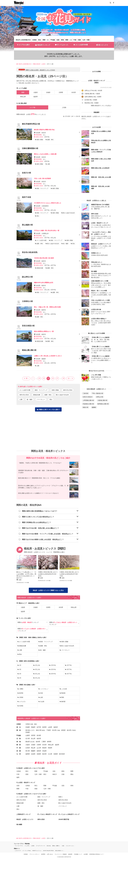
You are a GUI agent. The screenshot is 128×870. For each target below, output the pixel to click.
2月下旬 (69, 665)
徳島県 (39, 751)
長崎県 (39, 754)
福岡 (17, 777)
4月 (20, 674)
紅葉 (63, 845)
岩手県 (39, 727)
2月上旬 (37, 665)
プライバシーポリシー (35, 854)
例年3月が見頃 (67, 390)
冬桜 (41, 693)
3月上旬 (37, 669)
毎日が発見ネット (59, 850)
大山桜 (42, 701)
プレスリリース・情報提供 (61, 854)
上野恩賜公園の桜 (88, 400)
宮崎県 (56, 754)
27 (57, 378)
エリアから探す (24, 45)
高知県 (44, 751)
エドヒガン (22, 701)
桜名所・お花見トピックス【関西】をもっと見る (48, 590)
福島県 (56, 727)
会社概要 (86, 854)
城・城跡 (29, 399)
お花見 (32, 845)
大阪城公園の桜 (102, 400)
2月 (20, 665)
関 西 (18, 745)
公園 (21, 399)
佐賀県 (33, 754)
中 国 (18, 748)
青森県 (33, 727)
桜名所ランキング (43, 45)
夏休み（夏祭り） (56, 845)
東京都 (28, 730)
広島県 (28, 748)
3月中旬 (53, 669)
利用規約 (26, 854)
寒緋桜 (63, 693)
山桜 (41, 697)
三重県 (44, 741)
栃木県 (69, 730)
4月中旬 (53, 674)
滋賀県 (35, 96)
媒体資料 (70, 854)
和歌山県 (23, 96)
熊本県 (44, 754)
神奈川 (54, 774)
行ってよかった (62, 45)
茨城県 (28, 732)
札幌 (31, 724)
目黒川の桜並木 (87, 397)
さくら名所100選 (82, 45)
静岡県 (49, 741)
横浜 (43, 730)
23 (39, 378)
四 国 (18, 751)
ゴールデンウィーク (40, 845)
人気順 (64, 107)
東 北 (18, 727)
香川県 (28, 751)
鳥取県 (44, 748)
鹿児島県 (62, 754)
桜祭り (60, 797)
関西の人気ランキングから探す (49, 409)
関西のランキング (28, 622)
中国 (74, 40)
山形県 (50, 727)
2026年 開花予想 (63, 819)
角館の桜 (85, 407)
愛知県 (28, 741)
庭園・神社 (48, 395)
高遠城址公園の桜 (88, 404)
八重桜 (21, 689)
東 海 (18, 741)
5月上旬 (37, 678)
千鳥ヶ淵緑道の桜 (97, 393)
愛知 (71, 774)
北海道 (34, 40)
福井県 (39, 738)
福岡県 (28, 754)
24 (44, 378)
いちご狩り (27, 845)
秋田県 (44, 727)
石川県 (28, 738)
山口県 (39, 748)
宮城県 (28, 727)
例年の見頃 (41, 819)
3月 (20, 669)
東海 (62, 40)
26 (53, 378)
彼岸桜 (21, 693)
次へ (69, 378)
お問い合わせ (50, 854)
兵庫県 (61, 92)
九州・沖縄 (85, 40)
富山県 (33, 738)
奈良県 (74, 92)
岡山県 (33, 748)
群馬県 (63, 730)
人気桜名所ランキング (23, 814)
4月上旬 (37, 674)
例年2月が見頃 (21, 800)
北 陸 (18, 738)
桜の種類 (19, 824)
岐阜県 (38, 741)
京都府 (48, 92)
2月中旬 (53, 665)
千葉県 (48, 730)
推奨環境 (43, 854)
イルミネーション (70, 845)
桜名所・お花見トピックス (24, 819)
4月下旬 (69, 674)
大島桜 (21, 697)
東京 (48, 40)
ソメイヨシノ (44, 689)
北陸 (57, 40)
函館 (35, 724)
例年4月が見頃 (24, 395)
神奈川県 (39, 730)
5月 (20, 678)
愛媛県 (33, 751)
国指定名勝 (36, 395)
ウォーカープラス (19, 845)
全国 (17, 785)
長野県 (33, 735)
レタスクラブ (18, 850)
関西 (67, 40)
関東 (44, 40)
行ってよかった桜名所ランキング (69, 814)
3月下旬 (69, 669)
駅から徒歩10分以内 (62, 395)
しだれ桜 (64, 689)
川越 (58, 730)
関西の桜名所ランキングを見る (101, 105)
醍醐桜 (94, 407)
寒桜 (62, 697)
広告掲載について (78, 854)
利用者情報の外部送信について (96, 854)
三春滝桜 (85, 393)
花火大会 (49, 845)
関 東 (18, 730)
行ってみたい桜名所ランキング (47, 814)
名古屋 (32, 741)
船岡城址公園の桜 (103, 404)
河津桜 (21, 706)
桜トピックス (103, 45)
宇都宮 (74, 730)
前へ (27, 378)
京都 (71, 40)
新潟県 (39, 735)
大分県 (50, 754)
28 (63, 378)
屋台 (51, 399)
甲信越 (53, 40)
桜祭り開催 (55, 390)
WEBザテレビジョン (37, 850)
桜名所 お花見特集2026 (23, 40)
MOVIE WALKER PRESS (48, 850)
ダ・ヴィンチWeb (27, 850)
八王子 (32, 730)
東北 (39, 40)
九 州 (18, 754)
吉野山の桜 (99, 397)
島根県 (50, 748)
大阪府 (35, 92)
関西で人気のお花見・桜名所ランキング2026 (40, 70)
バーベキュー (41, 399)
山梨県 (28, 735)
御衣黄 (63, 701)
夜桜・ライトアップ (41, 390)
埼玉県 (54, 730)
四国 (79, 40)
